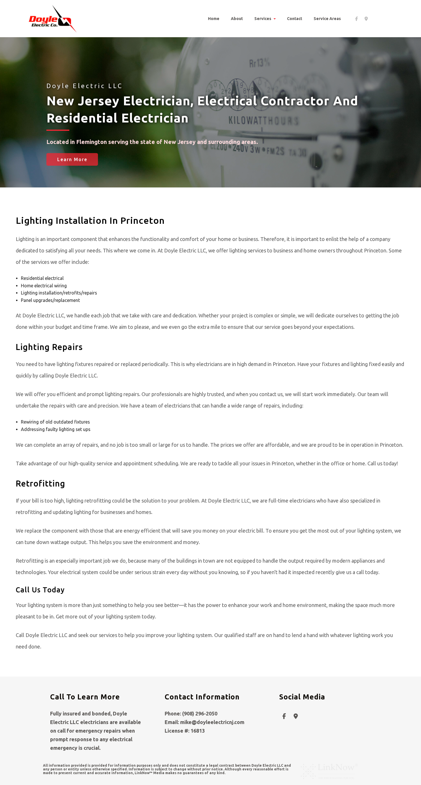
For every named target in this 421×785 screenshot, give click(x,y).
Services (262, 18)
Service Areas (327, 18)
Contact (294, 18)
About (237, 18)
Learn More (72, 159)
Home (213, 18)
